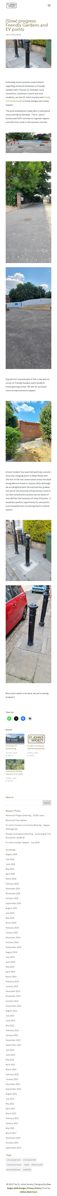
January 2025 (12, 932)
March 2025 (11, 922)
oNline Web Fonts (28, 1191)
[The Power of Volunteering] (15, 739)
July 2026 (10, 859)
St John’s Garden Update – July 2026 (23, 842)
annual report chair (13, 1160)
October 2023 (12, 1001)
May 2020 (10, 1128)
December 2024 (13, 937)
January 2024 (12, 986)
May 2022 (10, 1059)
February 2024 (12, 981)
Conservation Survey (14, 1165)
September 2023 (13, 1005)
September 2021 (13, 1089)
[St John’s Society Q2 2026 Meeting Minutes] (36, 739)
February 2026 (12, 883)
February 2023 (12, 1030)
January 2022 (12, 1079)
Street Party (27, 1170)
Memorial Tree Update (16, 820)
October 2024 (12, 942)
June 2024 (10, 961)
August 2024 (11, 952)
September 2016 (13, 1147)
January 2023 (12, 1035)
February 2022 (12, 1074)
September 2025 (13, 903)
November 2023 (13, 996)
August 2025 (11, 908)
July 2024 (10, 957)
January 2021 (12, 1123)
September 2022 (13, 1045)
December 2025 (13, 888)
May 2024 (10, 966)
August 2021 (11, 1093)
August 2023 (11, 1010)
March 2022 (11, 1069)
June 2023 (10, 1020)
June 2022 (10, 1054)
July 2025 (10, 913)
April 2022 (10, 1064)
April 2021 (10, 1108)
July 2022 (10, 1050)
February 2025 (12, 927)
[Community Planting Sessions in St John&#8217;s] (15, 764)
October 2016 (12, 1142)
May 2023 (10, 1025)
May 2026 (10, 869)
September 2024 (13, 947)
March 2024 (11, 976)
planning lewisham (13, 1170)
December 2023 (13, 991)
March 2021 (11, 1113)
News (18, 34)
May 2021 (10, 1103)
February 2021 (12, 1118)
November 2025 (13, 893)
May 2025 (10, 917)
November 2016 (13, 1137)
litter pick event (37, 1165)
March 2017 (11, 1133)
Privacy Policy (34, 1188)
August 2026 (11, 854)
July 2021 (10, 1098)
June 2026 (10, 864)
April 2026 (10, 873)
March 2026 (11, 878)
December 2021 (13, 1084)
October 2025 (12, 898)
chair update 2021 (29, 1160)
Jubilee (26, 1165)
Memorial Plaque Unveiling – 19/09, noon (25, 815)
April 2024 (10, 971)
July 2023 (10, 1015)
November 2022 (13, 1040)
